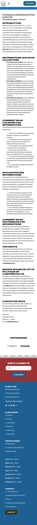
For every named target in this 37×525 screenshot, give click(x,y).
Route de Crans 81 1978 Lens (16, 495)
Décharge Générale (13, 397)
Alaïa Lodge (10, 430)
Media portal (11, 444)
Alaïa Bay (10, 426)
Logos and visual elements (15, 447)
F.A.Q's (9, 499)
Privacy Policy (11, 507)
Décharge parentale (13, 393)
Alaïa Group (11, 423)
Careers (9, 419)
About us (9, 415)
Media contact (11, 451)
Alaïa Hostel (10, 434)
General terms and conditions (16, 503)
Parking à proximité (13, 389)
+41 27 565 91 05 (12, 491)
